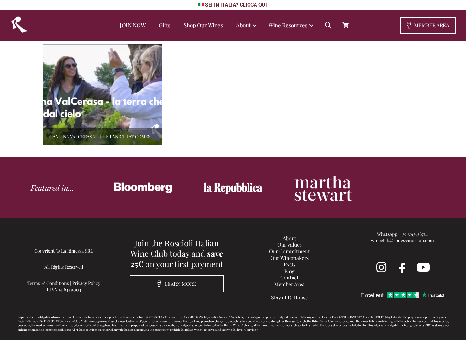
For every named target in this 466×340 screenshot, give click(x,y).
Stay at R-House (289, 297)
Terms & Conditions (48, 283)
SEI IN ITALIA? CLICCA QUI (236, 5)
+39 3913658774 (414, 234)
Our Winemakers (289, 257)
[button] (328, 25)
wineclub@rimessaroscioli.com (402, 240)
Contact (289, 277)
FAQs (289, 264)
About (289, 238)
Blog (289, 271)
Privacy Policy (86, 283)
